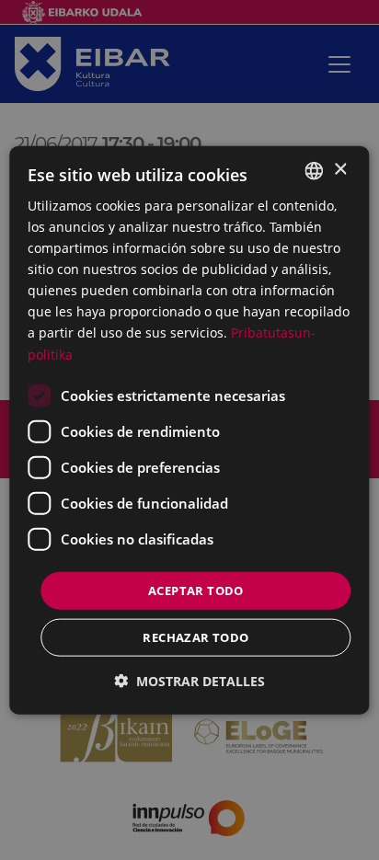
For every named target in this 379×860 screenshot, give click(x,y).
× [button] (340, 170)
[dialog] (189, 430)
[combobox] (314, 170)
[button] (189, 681)
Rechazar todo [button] (195, 637)
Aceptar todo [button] (196, 589)
